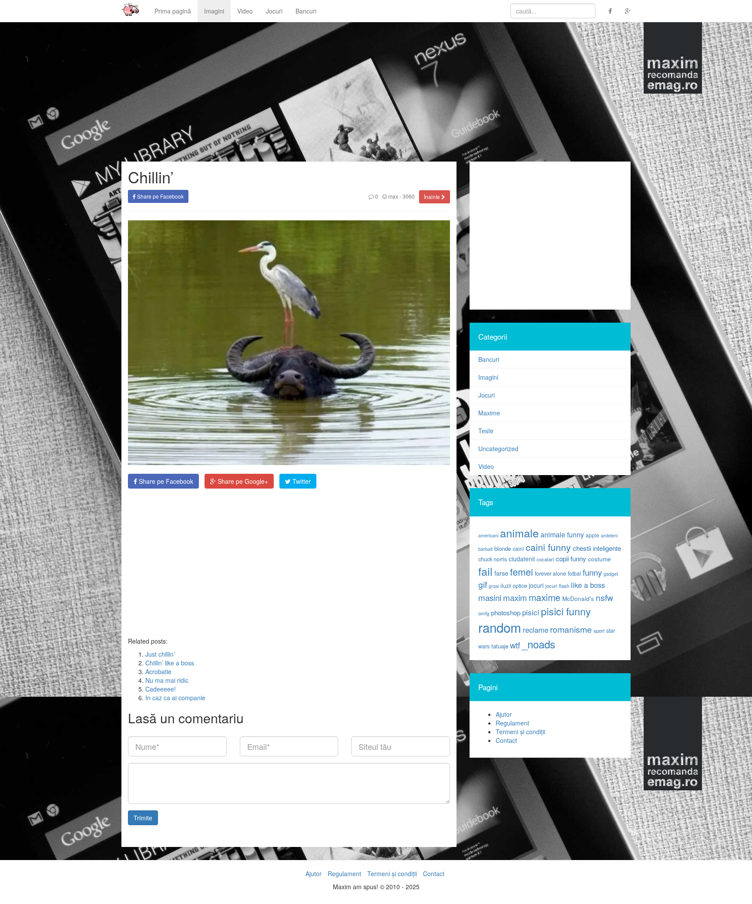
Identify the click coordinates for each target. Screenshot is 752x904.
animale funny (562, 535)
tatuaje (499, 646)
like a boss (588, 585)
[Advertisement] (289, 563)
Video (245, 11)
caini (518, 548)
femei (521, 571)
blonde (502, 548)
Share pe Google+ (242, 481)
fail (485, 571)
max (392, 196)
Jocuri (274, 11)
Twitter (301, 481)
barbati (485, 549)
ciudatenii (522, 558)
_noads (538, 643)
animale (519, 532)
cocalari (545, 559)
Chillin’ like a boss (169, 662)
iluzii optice (513, 586)
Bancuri (305, 11)
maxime (545, 597)
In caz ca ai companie (175, 697)
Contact (506, 740)
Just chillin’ (160, 654)
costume (599, 559)
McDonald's (578, 598)
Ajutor (504, 714)
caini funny (548, 546)
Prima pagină (172, 11)
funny (592, 572)
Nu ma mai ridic (166, 680)
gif (482, 584)
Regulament (512, 722)
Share (165, 481)
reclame (535, 629)
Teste (486, 430)
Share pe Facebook (160, 196)
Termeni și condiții (520, 731)
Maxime (489, 412)
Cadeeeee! (160, 689)
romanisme (571, 629)
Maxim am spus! (127, 11)
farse (501, 573)
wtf (515, 645)
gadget (611, 573)
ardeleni (609, 535)
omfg (483, 613)
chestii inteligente (597, 548)
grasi (494, 586)
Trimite (143, 817)
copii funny (571, 558)
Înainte (432, 196)
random (499, 627)
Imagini (214, 11)
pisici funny (566, 611)
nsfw (604, 597)
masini (489, 597)
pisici (530, 612)
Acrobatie (158, 671)
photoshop (505, 612)
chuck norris (492, 559)
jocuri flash (557, 585)
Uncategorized (498, 448)
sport (599, 630)
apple (592, 535)
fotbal (574, 573)
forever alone (550, 573)
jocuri (536, 585)
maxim (515, 597)
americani (488, 535)
